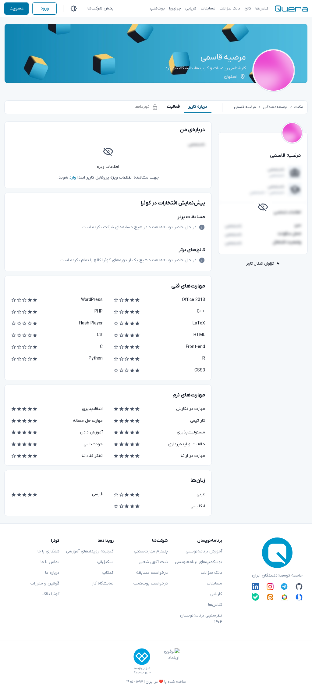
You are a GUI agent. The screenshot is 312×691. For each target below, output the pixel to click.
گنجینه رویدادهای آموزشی (90, 551)
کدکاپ (108, 573)
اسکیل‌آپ (105, 562)
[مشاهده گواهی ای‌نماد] (167, 661)
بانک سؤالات (211, 573)
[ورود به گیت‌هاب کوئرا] (299, 586)
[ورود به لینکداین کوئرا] (255, 586)
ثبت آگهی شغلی (153, 562)
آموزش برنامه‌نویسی (204, 551)
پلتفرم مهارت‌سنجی (151, 551)
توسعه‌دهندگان (275, 107)
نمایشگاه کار (103, 583)
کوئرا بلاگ (50, 594)
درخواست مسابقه (152, 573)
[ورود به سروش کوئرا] (299, 596)
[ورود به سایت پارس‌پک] (141, 656)
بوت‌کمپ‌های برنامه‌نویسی (198, 562)
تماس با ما (50, 562)
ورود (45, 8)
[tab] (197, 107)
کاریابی (216, 594)
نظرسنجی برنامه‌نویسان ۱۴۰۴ (201, 619)
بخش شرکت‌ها (100, 8)
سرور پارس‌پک (142, 673)
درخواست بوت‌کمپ (150, 583)
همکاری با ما (48, 551)
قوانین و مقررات (44, 583)
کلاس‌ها (215, 605)
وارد (72, 177)
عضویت (16, 8)
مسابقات (214, 583)
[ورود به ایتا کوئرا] (270, 596)
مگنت (298, 107)
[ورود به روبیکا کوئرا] (284, 596)
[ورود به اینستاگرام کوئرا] (270, 586)
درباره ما (52, 573)
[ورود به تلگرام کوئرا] (284, 586)
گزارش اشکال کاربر (260, 263)
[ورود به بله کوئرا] (255, 596)
